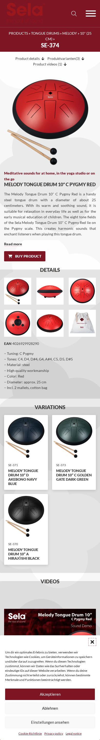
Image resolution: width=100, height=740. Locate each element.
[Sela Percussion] (24, 21)
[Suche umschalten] (74, 13)
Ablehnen (50, 708)
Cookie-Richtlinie (30, 733)
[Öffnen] (91, 13)
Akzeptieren (50, 694)
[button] (92, 641)
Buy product (28, 256)
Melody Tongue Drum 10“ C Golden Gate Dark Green (74, 474)
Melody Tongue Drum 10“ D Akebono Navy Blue (23, 477)
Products (18, 33)
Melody (69, 33)
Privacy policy (53, 733)
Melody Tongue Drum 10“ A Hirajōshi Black (23, 553)
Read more (13, 244)
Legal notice (74, 733)
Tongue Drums (45, 33)
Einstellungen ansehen (50, 722)
